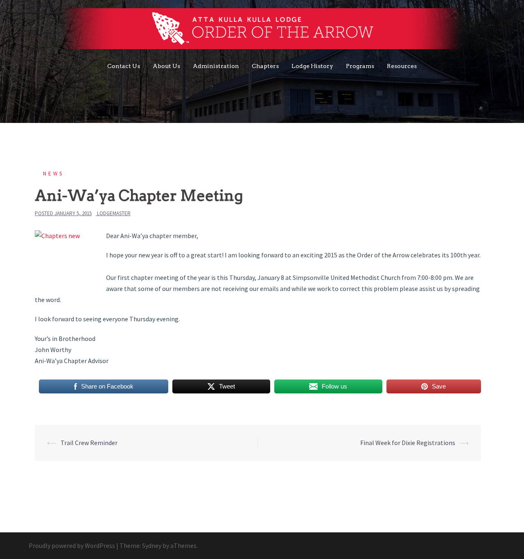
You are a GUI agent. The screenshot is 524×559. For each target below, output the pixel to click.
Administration (216, 66)
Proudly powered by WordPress (72, 545)
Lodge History (312, 66)
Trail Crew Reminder (89, 443)
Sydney (151, 545)
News (53, 173)
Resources (402, 66)
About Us (166, 66)
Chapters (265, 66)
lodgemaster (114, 213)
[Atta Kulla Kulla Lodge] (262, 31)
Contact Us (123, 66)
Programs (360, 66)
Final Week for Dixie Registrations (407, 443)
